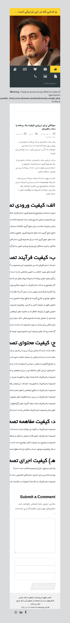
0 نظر (31, 134)
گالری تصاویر (45, 76)
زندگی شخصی (35, 69)
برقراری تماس (35, 76)
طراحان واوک (25, 607)
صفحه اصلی (55, 69)
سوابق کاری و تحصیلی (15, 69)
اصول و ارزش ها (45, 69)
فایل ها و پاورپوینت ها (55, 76)
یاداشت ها (25, 69)
